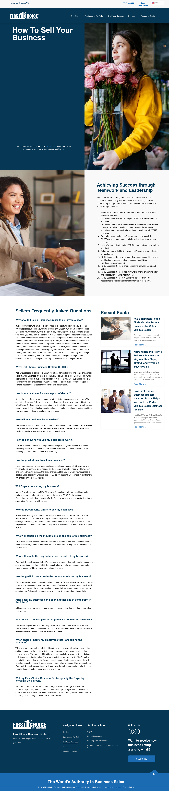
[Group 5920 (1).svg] (154, 779)
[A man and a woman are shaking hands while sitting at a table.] (116, 401)
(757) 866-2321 (129, 3)
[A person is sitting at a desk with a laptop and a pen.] (116, 328)
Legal (89, 732)
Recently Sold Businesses (97, 741)
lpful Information (96, 736)
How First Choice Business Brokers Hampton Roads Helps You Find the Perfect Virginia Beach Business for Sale (148, 400)
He (88, 736)
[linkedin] (137, 732)
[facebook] (131, 732)
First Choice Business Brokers (99, 745)
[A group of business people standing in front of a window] (116, 361)
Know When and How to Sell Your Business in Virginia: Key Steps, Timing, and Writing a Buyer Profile (148, 359)
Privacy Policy (51, 146)
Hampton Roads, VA (19, 3)
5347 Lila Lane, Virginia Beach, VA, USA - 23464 (32, 739)
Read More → (140, 345)
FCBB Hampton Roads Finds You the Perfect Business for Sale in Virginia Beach (147, 324)
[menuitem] (77, 16)
